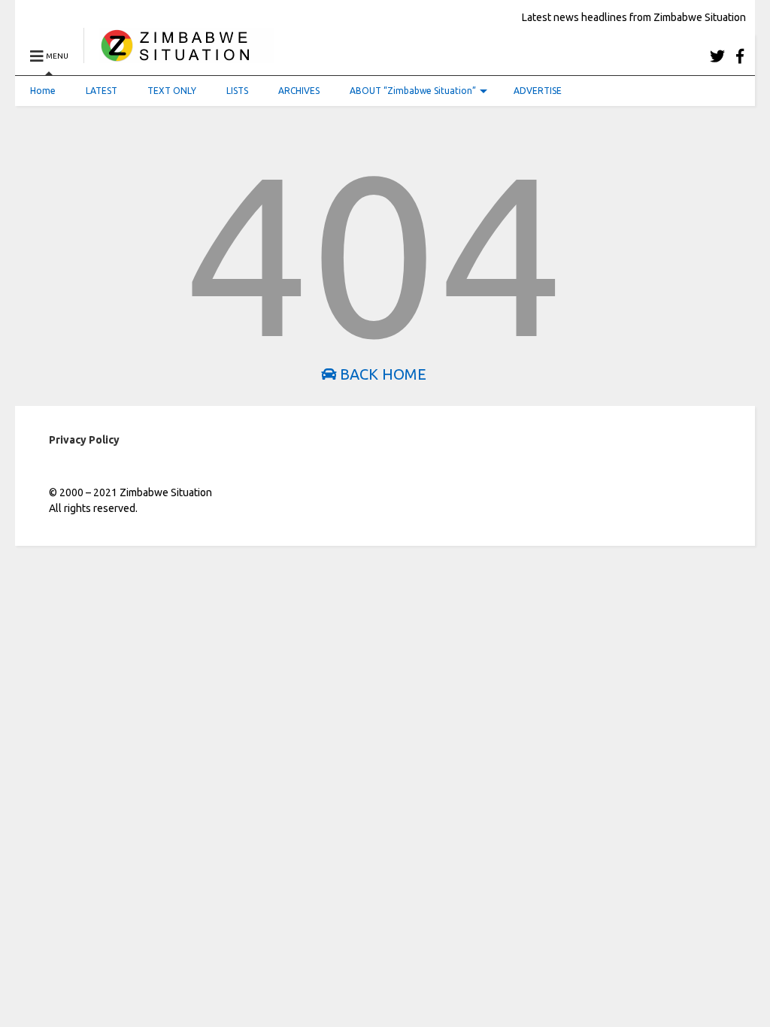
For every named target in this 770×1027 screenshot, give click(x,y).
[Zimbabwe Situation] (178, 56)
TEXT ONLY (171, 90)
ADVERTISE (538, 90)
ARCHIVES (299, 90)
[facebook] (740, 56)
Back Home (381, 374)
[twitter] (717, 56)
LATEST (101, 90)
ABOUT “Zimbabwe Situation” (413, 90)
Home (43, 90)
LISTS (237, 90)
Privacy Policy (84, 440)
